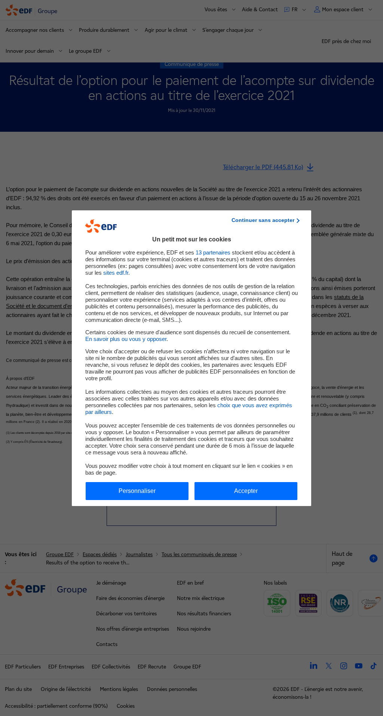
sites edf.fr (115, 272)
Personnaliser (137, 491)
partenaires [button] (213, 252)
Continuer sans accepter (263, 220)
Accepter (246, 491)
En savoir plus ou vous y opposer (125, 339)
